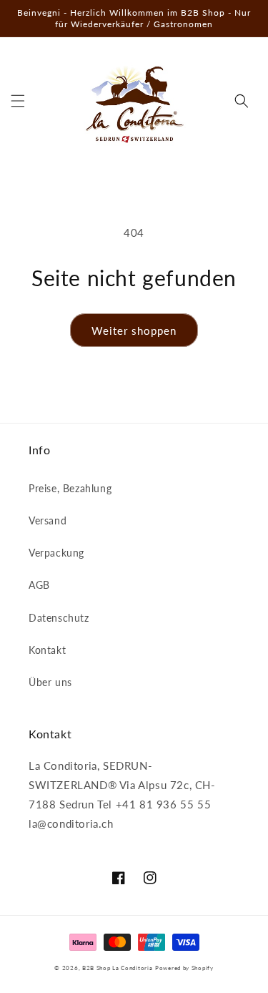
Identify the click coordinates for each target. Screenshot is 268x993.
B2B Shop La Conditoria (117, 968)
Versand (47, 520)
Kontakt (47, 650)
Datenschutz (59, 618)
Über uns (50, 682)
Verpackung (56, 553)
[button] (18, 101)
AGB (39, 585)
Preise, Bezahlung (70, 488)
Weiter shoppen (134, 330)
